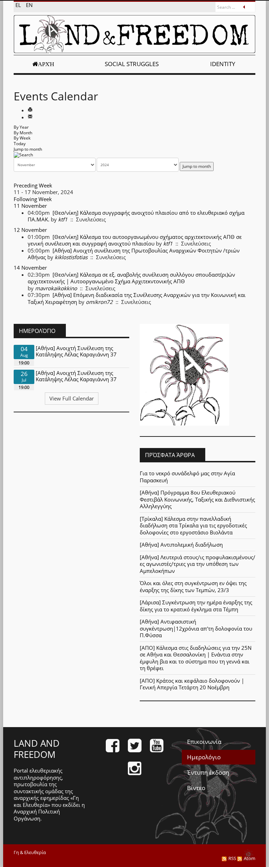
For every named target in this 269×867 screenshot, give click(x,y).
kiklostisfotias (71, 257)
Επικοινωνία (204, 742)
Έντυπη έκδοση (208, 772)
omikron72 (99, 301)
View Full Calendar (71, 398)
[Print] (30, 110)
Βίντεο (196, 788)
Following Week (33, 199)
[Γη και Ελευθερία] (134, 34)
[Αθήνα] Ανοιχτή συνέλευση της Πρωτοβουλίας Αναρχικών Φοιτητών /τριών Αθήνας (134, 254)
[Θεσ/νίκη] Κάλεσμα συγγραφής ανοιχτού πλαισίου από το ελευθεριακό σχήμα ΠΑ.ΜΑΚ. (136, 216)
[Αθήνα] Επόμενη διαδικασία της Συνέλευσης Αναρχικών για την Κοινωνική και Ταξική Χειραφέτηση (137, 298)
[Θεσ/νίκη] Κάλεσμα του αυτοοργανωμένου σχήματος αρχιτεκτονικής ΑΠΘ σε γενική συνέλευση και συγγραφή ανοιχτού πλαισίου (135, 240)
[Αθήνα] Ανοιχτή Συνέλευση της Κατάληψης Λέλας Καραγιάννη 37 (76, 351)
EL (18, 4)
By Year (21, 127)
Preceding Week (33, 185)
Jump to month (28, 149)
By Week (22, 138)
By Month (23, 133)
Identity (222, 64)
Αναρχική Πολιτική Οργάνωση (37, 815)
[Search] (23, 154)
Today (20, 144)
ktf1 (63, 219)
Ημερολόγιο (204, 757)
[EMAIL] (30, 117)
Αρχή (46, 64)
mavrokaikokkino (56, 288)
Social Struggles (132, 64)
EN (29, 4)
